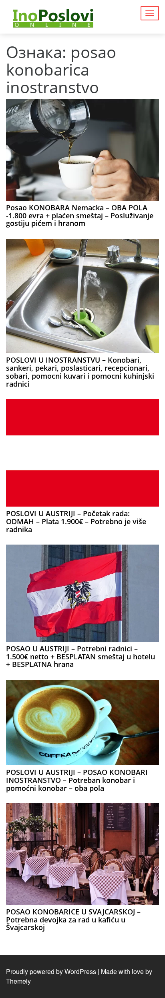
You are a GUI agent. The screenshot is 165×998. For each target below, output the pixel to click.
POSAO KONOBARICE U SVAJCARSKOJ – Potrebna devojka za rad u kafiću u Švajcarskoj (73, 919)
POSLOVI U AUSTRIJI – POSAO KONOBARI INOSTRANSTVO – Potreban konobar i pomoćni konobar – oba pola (77, 780)
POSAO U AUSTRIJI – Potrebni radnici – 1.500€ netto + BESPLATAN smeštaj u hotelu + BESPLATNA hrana (80, 656)
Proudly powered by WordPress (51, 971)
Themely (18, 981)
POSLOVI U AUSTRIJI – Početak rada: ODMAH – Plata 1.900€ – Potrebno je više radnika (76, 521)
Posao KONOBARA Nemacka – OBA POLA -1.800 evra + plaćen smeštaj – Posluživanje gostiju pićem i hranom (79, 215)
